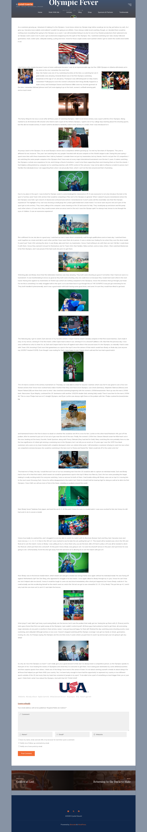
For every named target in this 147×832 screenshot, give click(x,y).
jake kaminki (44, 696)
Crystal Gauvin (24, 4)
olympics (71, 696)
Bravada (73, 825)
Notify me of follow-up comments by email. (34, 743)
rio (78, 696)
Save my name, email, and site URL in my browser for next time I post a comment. (47, 740)
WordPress (82, 825)
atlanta (22, 696)
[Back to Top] (139, 824)
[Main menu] (130, 5)
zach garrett (86, 696)
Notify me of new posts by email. (31, 746)
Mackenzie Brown (58, 696)
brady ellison (32, 696)
